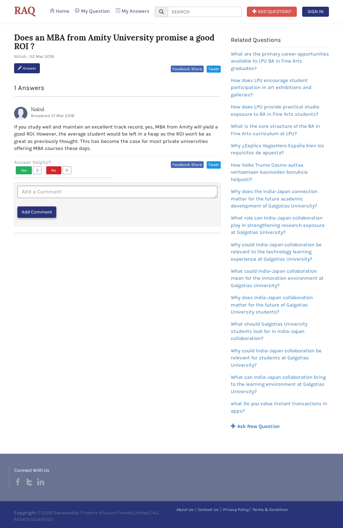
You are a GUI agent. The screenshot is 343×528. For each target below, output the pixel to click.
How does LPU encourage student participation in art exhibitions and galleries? (271, 87)
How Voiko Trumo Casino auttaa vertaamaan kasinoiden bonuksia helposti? (269, 172)
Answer (29, 68)
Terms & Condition (270, 509)
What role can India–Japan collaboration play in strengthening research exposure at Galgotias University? (278, 225)
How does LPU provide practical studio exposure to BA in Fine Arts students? (275, 110)
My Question (95, 11)
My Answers (134, 11)
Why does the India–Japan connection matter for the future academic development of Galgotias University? (274, 198)
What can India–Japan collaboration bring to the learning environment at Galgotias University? (278, 384)
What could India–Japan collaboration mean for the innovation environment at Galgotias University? (277, 278)
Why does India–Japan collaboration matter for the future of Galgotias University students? (272, 304)
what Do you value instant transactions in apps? (279, 407)
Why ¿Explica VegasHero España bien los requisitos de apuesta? (277, 149)
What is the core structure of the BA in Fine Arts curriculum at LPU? (275, 129)
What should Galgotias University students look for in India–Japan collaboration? (269, 331)
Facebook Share (187, 69)
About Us (185, 509)
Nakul (37, 109)
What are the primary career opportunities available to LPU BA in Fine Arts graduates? (280, 61)
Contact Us (208, 509)
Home (62, 11)
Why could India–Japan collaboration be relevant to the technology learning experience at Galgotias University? (276, 252)
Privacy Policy (236, 509)
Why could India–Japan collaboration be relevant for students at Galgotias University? (276, 358)
